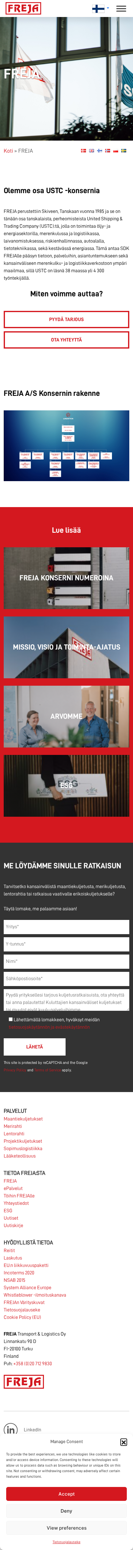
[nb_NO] (107, 150)
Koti (8, 151)
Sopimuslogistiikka (23, 1148)
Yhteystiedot (16, 1203)
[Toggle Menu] (121, 8)
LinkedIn (32, 1429)
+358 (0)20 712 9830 (32, 1363)
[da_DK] (83, 150)
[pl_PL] (115, 150)
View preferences (67, 1528)
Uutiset (11, 1218)
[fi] (99, 150)
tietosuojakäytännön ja (32, 1027)
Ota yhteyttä (66, 339)
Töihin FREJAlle (19, 1195)
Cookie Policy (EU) (22, 1317)
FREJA (10, 1181)
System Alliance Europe (27, 1287)
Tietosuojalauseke (66, 1542)
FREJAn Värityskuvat (24, 1302)
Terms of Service (47, 1070)
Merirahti (13, 1126)
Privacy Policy (15, 1070)
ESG (8, 1210)
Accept (66, 1494)
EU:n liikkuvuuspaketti (26, 1265)
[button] (124, 1442)
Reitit (9, 1250)
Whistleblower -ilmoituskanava (35, 1295)
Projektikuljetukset (23, 1141)
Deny (66, 1511)
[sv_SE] (123, 150)
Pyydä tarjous (66, 319)
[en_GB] (91, 150)
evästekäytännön (72, 1027)
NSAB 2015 (14, 1280)
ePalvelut (13, 1188)
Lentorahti (14, 1133)
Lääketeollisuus (20, 1156)
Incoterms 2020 (19, 1272)
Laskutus (13, 1258)
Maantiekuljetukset (23, 1118)
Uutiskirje (13, 1225)
